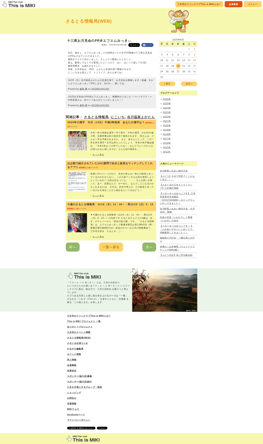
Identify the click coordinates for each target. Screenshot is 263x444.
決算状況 (71, 371)
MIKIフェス (73, 409)
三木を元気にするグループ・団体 (84, 387)
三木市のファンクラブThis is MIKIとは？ (199, 4)
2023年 (167, 112)
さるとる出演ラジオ (77, 343)
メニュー (252, 4)
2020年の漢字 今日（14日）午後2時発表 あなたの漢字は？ (110, 124)
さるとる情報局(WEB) (89, 21)
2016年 (167, 143)
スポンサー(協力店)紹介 (79, 381)
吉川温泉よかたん (141, 117)
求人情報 (71, 360)
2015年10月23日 (100, 89)
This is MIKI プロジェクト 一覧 (84, 321)
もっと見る (98, 154)
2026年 (167, 99)
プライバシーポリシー (78, 420)
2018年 (167, 134)
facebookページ (76, 414)
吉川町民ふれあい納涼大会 (174, 171)
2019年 (167, 130)
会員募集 (233, 4)
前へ (72, 247)
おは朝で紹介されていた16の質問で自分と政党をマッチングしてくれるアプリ (110, 165)
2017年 (167, 139)
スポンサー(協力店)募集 (79, 376)
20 (178, 66)
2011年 (167, 152)
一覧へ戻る (111, 247)
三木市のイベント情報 (78, 332)
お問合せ (71, 398)
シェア (149, 45)
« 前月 (167, 84)
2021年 (167, 121)
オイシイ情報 (74, 354)
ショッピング (74, 392)
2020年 (167, 125)
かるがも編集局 (75, 349)
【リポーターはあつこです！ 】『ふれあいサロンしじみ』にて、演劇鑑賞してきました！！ (177, 229)
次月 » (189, 84)
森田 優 (83, 89)
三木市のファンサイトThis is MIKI (83, 438)
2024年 (167, 108)
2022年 (167, 117)
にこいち (118, 117)
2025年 (167, 103)
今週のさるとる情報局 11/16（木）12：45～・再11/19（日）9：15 (110, 206)
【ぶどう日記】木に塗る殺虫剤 (176, 255)
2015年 (167, 147)
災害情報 (71, 403)
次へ (149, 247)
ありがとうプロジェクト (80, 327)
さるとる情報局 (96, 117)
